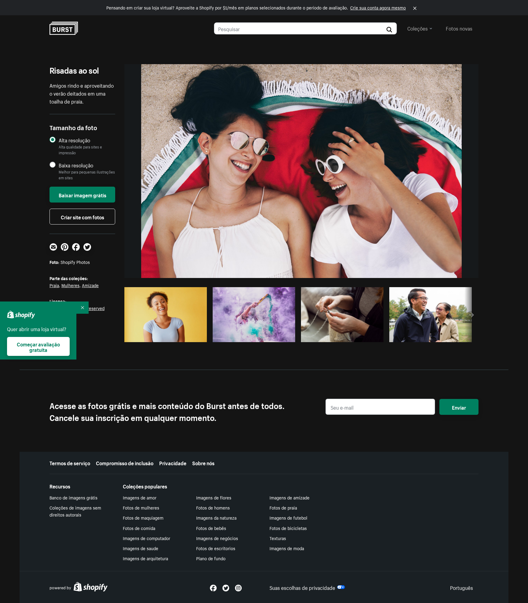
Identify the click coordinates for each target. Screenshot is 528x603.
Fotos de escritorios (215, 548)
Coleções (417, 28)
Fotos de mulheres (141, 507)
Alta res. (165, 335)
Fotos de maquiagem (143, 517)
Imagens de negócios (217, 538)
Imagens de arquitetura (145, 558)
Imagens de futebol (288, 517)
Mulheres (70, 285)
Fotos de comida (139, 527)
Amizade (90, 285)
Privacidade (172, 462)
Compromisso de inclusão (124, 462)
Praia (54, 285)
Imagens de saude (140, 548)
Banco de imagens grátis (73, 497)
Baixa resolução (76, 165)
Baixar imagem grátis (82, 195)
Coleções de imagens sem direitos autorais (75, 511)
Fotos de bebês (211, 527)
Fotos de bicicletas (288, 527)
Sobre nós (203, 462)
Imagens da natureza (216, 517)
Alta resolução (74, 140)
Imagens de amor (139, 497)
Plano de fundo (211, 558)
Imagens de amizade (290, 497)
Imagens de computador (146, 538)
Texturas (278, 538)
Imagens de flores (213, 497)
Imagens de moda (287, 548)
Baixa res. (190, 335)
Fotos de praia (283, 507)
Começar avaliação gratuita (38, 346)
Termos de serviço (70, 462)
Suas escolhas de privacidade (302, 587)
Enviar (459, 407)
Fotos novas (459, 28)
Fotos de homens (213, 507)
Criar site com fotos (82, 217)
